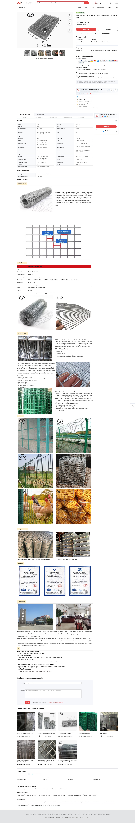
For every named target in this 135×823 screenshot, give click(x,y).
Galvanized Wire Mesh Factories (37, 802)
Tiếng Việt (100, 814)
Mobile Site (98, 812)
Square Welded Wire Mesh (108, 802)
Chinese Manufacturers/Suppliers (50, 812)
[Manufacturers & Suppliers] (24, 2)
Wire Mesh (34, 10)
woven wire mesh (96, 779)
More (18, 808)
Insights (103, 812)
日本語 (83, 814)
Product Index (91, 812)
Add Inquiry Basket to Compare (45, 58)
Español (39, 814)
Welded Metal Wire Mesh (95, 802)
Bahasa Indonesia (106, 814)
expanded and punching (22, 779)
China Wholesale (62, 812)
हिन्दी (86, 814)
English (34, 814)
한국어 (79, 814)
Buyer (86, 7)
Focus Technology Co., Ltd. (58, 817)
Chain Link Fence (71, 777)
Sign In (78, 108)
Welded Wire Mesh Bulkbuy (55, 805)
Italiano (60, 814)
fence (94, 777)
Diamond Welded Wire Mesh (59, 795)
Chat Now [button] (108, 29)
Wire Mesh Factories (22, 802)
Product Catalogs (37, 774)
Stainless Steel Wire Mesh (44, 795)
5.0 (101, 116)
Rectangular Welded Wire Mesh (74, 795)
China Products (40, 812)
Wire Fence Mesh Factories (52, 802)
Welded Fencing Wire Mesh (81, 802)
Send (27, 702)
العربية (75, 814)
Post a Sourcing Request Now (56, 702)
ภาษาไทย (90, 814)
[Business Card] (116, 120)
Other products (45, 777)
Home (18, 10)
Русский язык (55, 814)
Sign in (116, 3)
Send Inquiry (86, 29)
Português (44, 814)
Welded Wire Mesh (41, 10)
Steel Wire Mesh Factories (66, 802)
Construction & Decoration (26, 10)
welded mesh (70, 779)
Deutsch (65, 814)
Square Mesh (21, 795)
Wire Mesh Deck (20, 777)
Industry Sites (76, 812)
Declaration (82, 817)
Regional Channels (84, 812)
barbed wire (44, 779)
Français (49, 814)
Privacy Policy (88, 817)
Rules (117, 7)
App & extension (100, 7)
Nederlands (70, 814)
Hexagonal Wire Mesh (31, 795)
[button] (88, 117)
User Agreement (75, 817)
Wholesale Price (69, 812)
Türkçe (95, 814)
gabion (18, 782)
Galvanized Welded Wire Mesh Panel (38, 805)
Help (93, 7)
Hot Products (33, 812)
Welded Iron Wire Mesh (23, 805)
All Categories (22, 7)
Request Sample (105, 33)
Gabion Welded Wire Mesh (51, 10)
